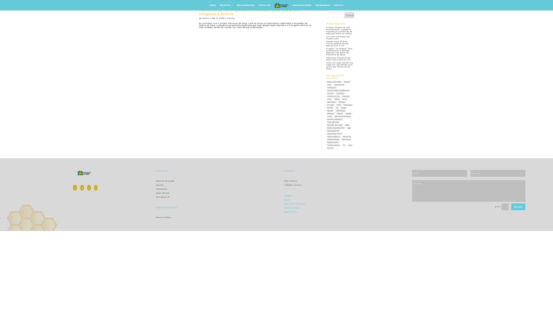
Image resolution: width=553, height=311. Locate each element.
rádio (347, 125)
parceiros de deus (342, 116)
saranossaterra (333, 136)
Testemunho (292, 208)
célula (336, 99)
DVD (339, 105)
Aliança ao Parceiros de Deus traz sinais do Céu (338, 58)
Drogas (330, 105)
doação (342, 102)
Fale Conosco (290, 181)
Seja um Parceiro (246, 5)
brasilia (347, 82)
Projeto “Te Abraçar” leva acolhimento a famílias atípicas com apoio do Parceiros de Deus (339, 51)
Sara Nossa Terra (334, 134)
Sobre (212, 5)
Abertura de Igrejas (165, 181)
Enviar (518, 206)
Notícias (230, 18)
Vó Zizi (330, 148)
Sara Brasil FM (333, 131)
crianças (346, 96)
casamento (339, 85)
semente (347, 136)
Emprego (348, 105)
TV (344, 145)
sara (349, 128)
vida (350, 145)
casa (329, 85)
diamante (331, 102)
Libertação (340, 111)
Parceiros (290, 212)
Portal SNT (265, 5)
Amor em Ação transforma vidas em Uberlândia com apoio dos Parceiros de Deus (339, 65)
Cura (329, 99)
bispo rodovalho (334, 82)
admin (206, 18)
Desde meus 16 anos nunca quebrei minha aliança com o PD (337, 43)
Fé (337, 108)
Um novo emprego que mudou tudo (338, 37)
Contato (339, 5)
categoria (331, 88)
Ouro (329, 116)
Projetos (225, 5)
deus (344, 99)
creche (330, 93)
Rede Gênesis (162, 193)
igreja (343, 108)
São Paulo (346, 139)
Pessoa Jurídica (163, 217)
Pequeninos (161, 189)
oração (348, 113)
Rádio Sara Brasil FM (335, 128)
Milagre (330, 113)
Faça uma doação (302, 5)
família (330, 108)
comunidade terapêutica (338, 90)
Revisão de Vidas (334, 125)
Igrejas (330, 111)
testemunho (332, 142)
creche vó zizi (333, 96)
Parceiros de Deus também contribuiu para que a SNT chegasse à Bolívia (250, 12)
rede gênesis (333, 122)
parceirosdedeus (334, 119)
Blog (287, 200)
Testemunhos (322, 5)
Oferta (340, 113)
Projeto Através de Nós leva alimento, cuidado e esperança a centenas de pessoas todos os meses (339, 30)
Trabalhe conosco (292, 185)
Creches (340, 93)
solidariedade (333, 139)
